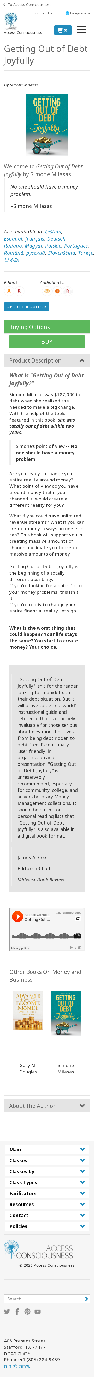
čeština (53, 231)
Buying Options (29, 327)
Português (76, 245)
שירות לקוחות (17, 1366)
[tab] (47, 1149)
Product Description (35, 360)
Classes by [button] (21, 1171)
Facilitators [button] (23, 1193)
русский (35, 252)
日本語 (11, 259)
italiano (13, 245)
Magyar (33, 245)
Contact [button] (18, 1215)
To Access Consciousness (29, 4)
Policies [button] (18, 1226)
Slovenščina (61, 252)
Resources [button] (21, 1204)
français (34, 238)
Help (52, 13)
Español (13, 238)
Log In (39, 13)
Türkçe (85, 252)
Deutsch (56, 238)
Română (14, 252)
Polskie (53, 245)
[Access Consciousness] (11, 21)
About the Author (26, 306)
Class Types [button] (23, 1182)
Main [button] (15, 1149)
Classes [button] (18, 1160)
